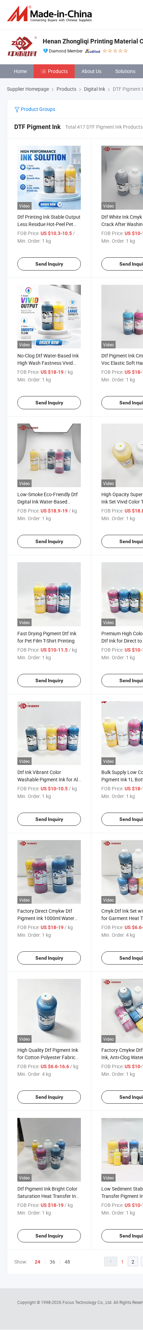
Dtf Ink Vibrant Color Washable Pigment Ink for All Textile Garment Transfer (48, 779)
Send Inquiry (49, 264)
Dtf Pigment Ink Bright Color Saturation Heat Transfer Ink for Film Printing (47, 1196)
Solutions (125, 71)
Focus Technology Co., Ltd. (87, 1302)
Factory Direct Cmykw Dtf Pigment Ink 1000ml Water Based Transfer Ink (45, 918)
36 (52, 1261)
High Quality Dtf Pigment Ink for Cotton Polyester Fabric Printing (47, 1057)
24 (37, 1262)
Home (20, 71)
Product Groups (37, 109)
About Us (91, 71)
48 (67, 1261)
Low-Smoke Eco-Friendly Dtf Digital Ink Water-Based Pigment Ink (47, 501)
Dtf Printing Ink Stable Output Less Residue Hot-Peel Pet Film (49, 224)
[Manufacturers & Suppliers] (50, 14)
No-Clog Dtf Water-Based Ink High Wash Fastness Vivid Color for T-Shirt (48, 362)
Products (58, 71)
